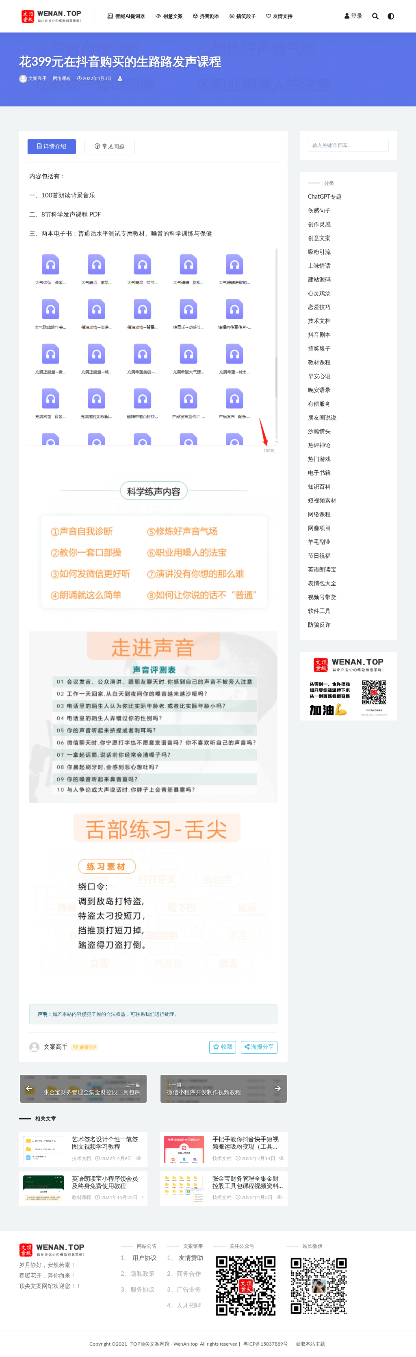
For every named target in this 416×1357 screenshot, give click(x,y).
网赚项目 (319, 528)
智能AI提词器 (130, 16)
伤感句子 (319, 211)
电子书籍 (319, 473)
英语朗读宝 (322, 570)
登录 (356, 16)
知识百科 (319, 487)
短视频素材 (322, 501)
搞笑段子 (246, 16)
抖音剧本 (210, 16)
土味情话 (319, 266)
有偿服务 (319, 404)
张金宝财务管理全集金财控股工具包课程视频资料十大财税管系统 (245, 1186)
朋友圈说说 (322, 418)
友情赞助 (191, 1258)
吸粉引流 (319, 252)
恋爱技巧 (319, 307)
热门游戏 (319, 459)
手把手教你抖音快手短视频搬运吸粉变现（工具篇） (245, 1146)
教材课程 (81, 1197)
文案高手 (37, 78)
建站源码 (319, 280)
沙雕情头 (319, 432)
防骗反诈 (319, 625)
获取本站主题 (310, 1344)
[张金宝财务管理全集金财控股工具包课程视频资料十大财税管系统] (184, 1191)
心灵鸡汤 (319, 294)
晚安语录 (319, 390)
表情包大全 (322, 584)
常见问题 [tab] (113, 146)
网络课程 (62, 78)
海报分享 (261, 1047)
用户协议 (144, 1258)
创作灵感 (319, 224)
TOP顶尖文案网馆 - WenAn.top (164, 1344)
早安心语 (319, 376)
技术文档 (81, 1158)
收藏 (225, 1047)
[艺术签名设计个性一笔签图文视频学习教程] (43, 1157)
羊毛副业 (319, 542)
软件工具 (319, 611)
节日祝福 (319, 556)
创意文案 (173, 16)
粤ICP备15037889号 (265, 1344)
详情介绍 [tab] (54, 146)
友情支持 (283, 16)
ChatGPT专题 (325, 197)
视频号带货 (322, 597)
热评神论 (319, 445)
